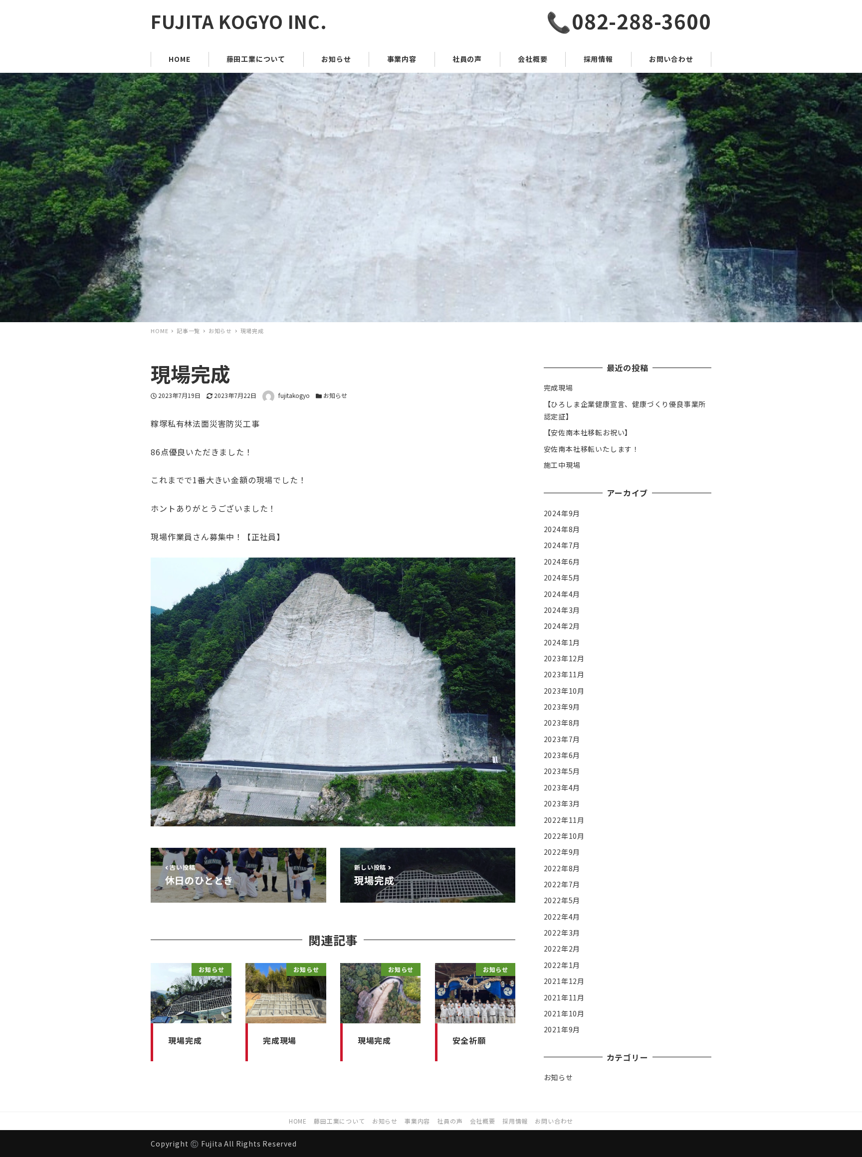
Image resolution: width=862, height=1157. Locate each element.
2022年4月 (562, 916)
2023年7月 (562, 739)
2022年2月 (562, 949)
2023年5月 (562, 771)
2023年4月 (562, 787)
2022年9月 (562, 852)
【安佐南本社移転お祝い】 (588, 432)
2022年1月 (562, 964)
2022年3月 (562, 932)
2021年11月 (564, 997)
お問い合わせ (554, 1121)
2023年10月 (564, 690)
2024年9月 (562, 513)
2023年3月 (562, 803)
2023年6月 (562, 755)
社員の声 (449, 1121)
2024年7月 (562, 545)
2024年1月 (562, 642)
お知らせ (335, 395)
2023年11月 (564, 674)
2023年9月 (562, 706)
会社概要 (482, 1121)
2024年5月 (562, 577)
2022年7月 (562, 884)
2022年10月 (564, 835)
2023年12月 (564, 658)
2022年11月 (564, 819)
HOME (298, 1121)
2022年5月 (562, 900)
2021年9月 (562, 1029)
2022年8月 (562, 868)
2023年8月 (562, 723)
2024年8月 (562, 529)
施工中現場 (562, 465)
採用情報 (515, 1121)
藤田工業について (339, 1121)
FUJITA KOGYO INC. (239, 21)
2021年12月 (564, 981)
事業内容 (417, 1121)
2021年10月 (564, 1013)
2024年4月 (562, 593)
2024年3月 (562, 609)
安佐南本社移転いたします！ (592, 449)
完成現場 (558, 387)
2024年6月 (562, 561)
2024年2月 (562, 626)
